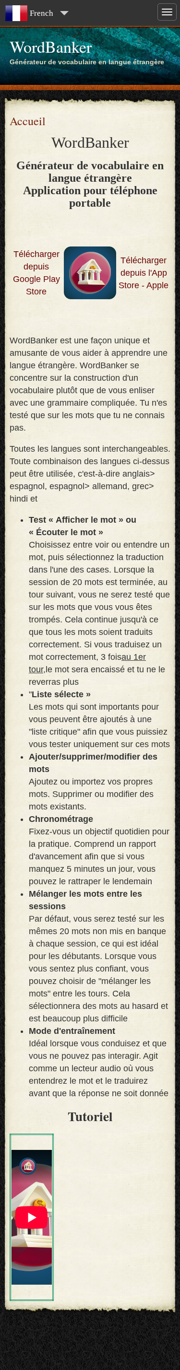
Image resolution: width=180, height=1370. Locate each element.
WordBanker (51, 46)
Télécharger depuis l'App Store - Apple (143, 273)
